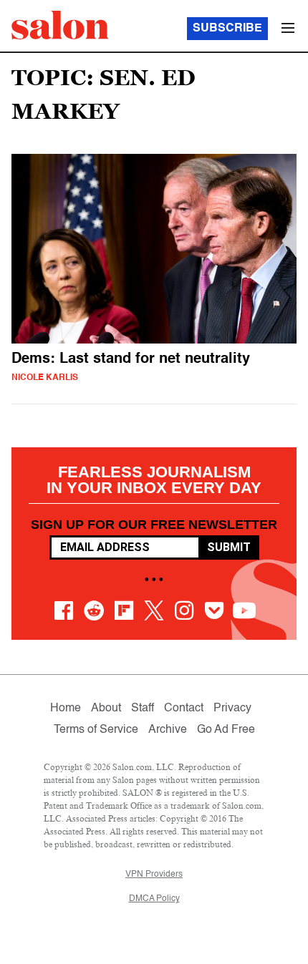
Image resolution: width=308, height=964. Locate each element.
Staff (142, 708)
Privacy (232, 708)
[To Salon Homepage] (60, 25)
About (106, 708)
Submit (229, 547)
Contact (183, 708)
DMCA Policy (154, 899)
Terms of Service (96, 730)
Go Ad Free (226, 730)
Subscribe (227, 28)
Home (65, 708)
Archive (167, 730)
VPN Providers (154, 874)
